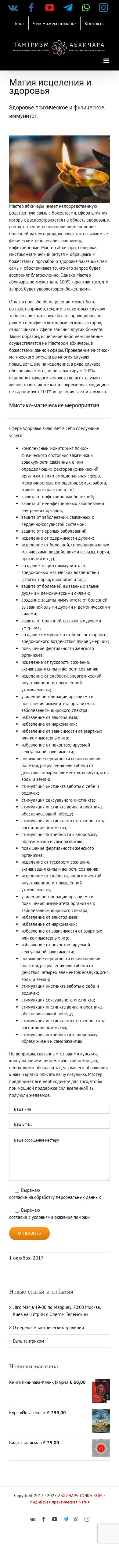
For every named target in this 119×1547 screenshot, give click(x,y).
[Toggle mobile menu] (106, 61)
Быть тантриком (28, 1341)
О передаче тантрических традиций (48, 1327)
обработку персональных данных (67, 1197)
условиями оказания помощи (61, 1217)
